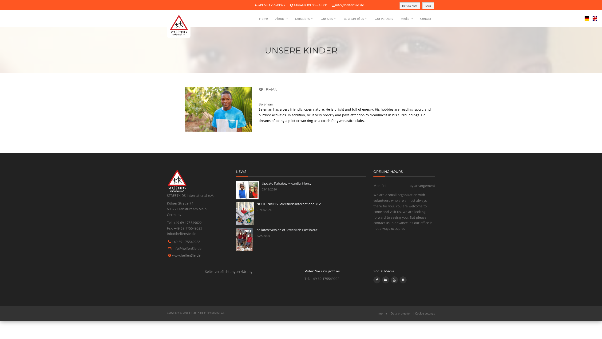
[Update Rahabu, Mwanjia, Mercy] (247, 190)
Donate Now (409, 5)
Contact (425, 18)
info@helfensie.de (181, 233)
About (280, 18)
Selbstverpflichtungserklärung (229, 271)
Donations (302, 18)
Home (263, 18)
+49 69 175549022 (271, 5)
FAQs (428, 5)
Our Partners (384, 18)
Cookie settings (425, 313)
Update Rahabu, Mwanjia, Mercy (286, 183)
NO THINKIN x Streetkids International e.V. (289, 204)
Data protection (401, 313)
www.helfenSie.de (186, 255)
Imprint (382, 313)
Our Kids (327, 18)
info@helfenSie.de (349, 5)
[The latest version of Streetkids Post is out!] (244, 239)
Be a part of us (354, 18)
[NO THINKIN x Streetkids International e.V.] (245, 213)
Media (405, 18)
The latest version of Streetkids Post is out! (286, 230)
